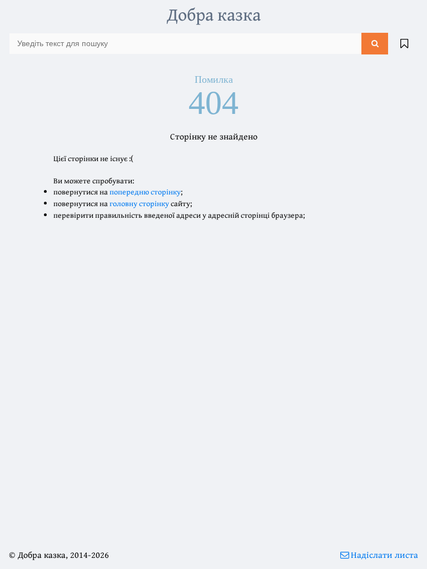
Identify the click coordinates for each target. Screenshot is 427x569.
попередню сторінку (145, 191)
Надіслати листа (384, 554)
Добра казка (214, 14)
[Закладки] (404, 43)
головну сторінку (139, 203)
